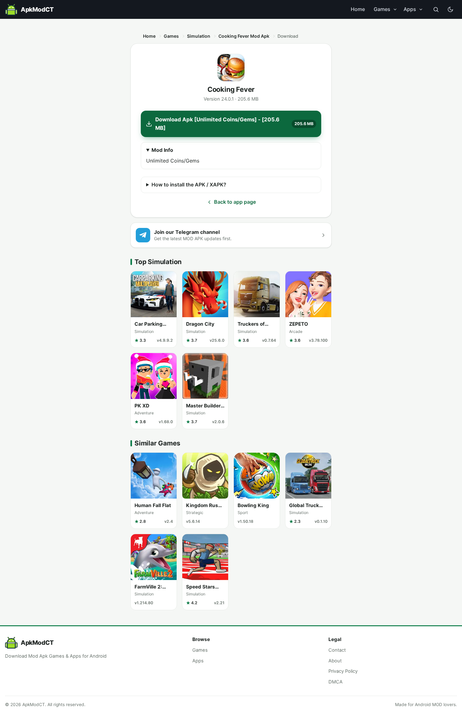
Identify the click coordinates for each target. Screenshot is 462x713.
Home (358, 9)
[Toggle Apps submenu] (420, 9)
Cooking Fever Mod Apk (243, 36)
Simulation (198, 36)
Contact (337, 650)
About (335, 661)
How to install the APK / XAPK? (188, 184)
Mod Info (162, 150)
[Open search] (436, 9)
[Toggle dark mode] (450, 9)
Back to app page (235, 202)
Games (382, 9)
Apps (410, 9)
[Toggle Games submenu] (395, 9)
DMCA (335, 682)
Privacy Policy (343, 671)
